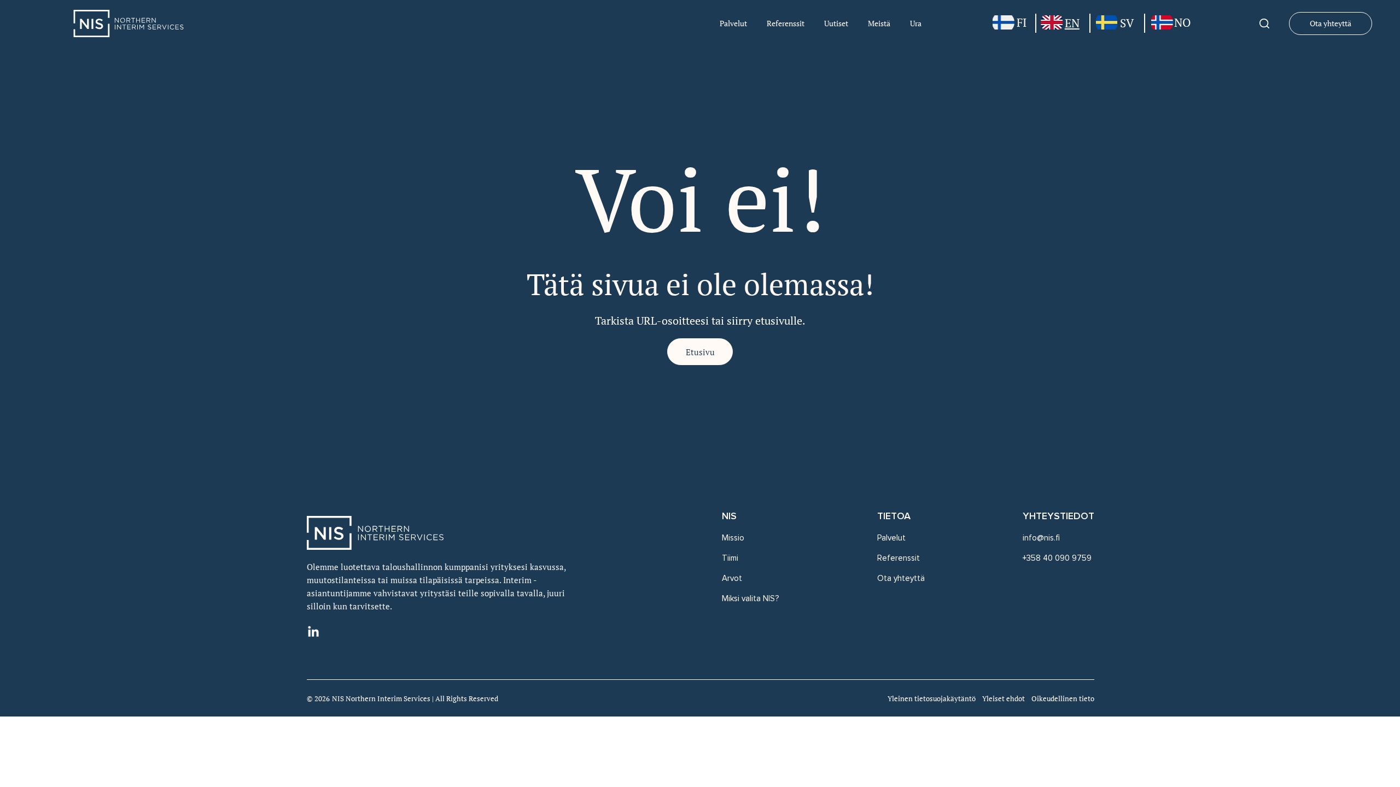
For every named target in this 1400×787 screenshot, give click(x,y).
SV (1127, 23)
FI (1021, 22)
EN (1072, 23)
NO (1182, 22)
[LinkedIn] (313, 632)
